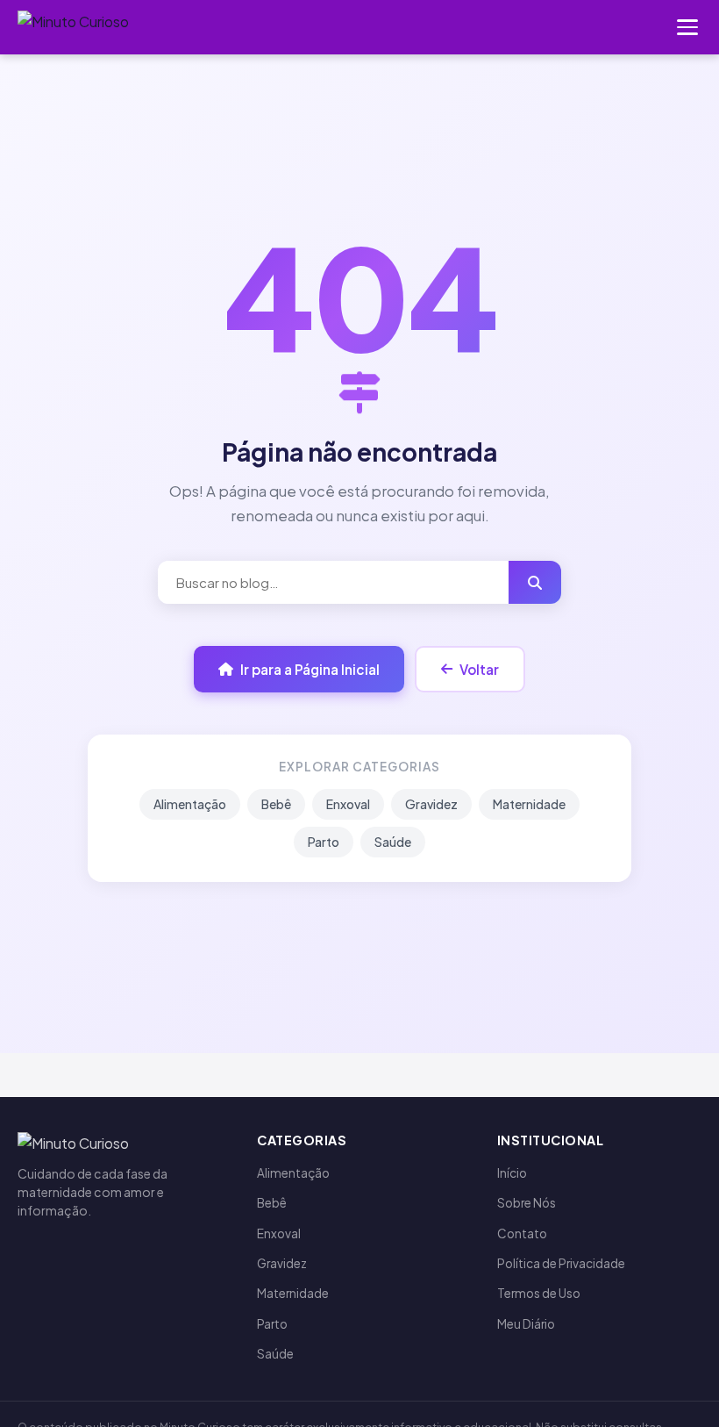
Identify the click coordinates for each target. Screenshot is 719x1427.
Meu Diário (526, 1323)
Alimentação (189, 804)
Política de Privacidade (561, 1263)
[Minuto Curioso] (73, 27)
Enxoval (348, 804)
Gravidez (431, 804)
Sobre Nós (526, 1202)
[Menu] (687, 27)
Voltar (479, 669)
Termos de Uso (538, 1293)
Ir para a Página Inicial (310, 669)
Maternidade (529, 804)
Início (512, 1172)
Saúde (392, 842)
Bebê (276, 804)
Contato (522, 1233)
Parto (323, 842)
